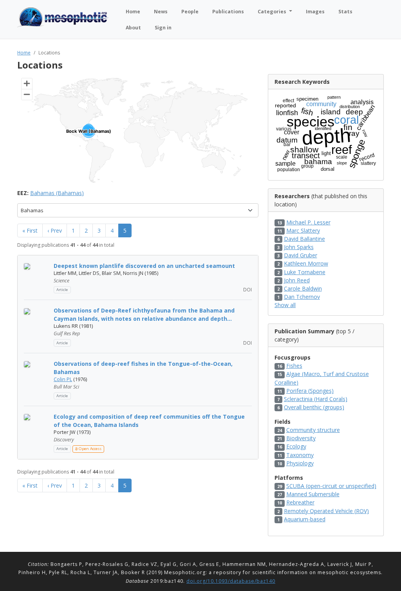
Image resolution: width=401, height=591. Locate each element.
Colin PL (63, 379)
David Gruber (300, 255)
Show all (285, 305)
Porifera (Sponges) (310, 390)
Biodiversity (301, 438)
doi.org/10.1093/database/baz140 (230, 581)
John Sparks (299, 247)
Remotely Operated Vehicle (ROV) (326, 511)
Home (24, 52)
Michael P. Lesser (308, 222)
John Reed (297, 280)
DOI (247, 289)
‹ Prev (54, 230)
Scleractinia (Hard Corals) (315, 399)
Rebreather (300, 502)
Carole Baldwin (303, 288)
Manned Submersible (313, 494)
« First (30, 230)
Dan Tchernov (302, 296)
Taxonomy (300, 455)
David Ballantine (304, 238)
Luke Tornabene (304, 272)
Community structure (313, 430)
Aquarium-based (304, 519)
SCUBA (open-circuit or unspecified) (331, 486)
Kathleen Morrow (306, 263)
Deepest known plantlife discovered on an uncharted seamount (144, 265)
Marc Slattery (303, 230)
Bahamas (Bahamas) (57, 193)
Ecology (296, 446)
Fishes (294, 365)
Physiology (300, 463)
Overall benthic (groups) (314, 407)
